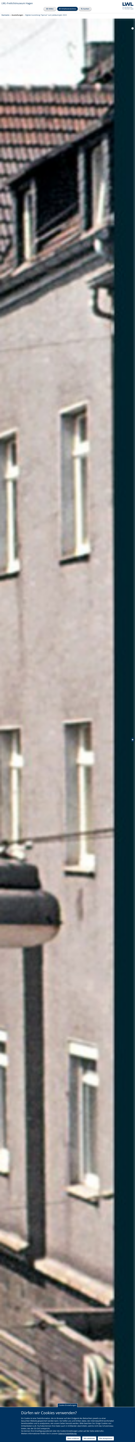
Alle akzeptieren (105, 1438)
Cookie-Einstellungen (67, 1405)
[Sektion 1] (132, 739)
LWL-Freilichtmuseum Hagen (17, 3)
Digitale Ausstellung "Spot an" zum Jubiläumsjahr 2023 (46, 15)
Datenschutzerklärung (67, 1433)
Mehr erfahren (73, 1438)
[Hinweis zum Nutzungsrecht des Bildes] (132, 28)
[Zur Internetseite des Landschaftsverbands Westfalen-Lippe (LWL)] (127, 5)
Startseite (5, 15)
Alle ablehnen (89, 1438)
